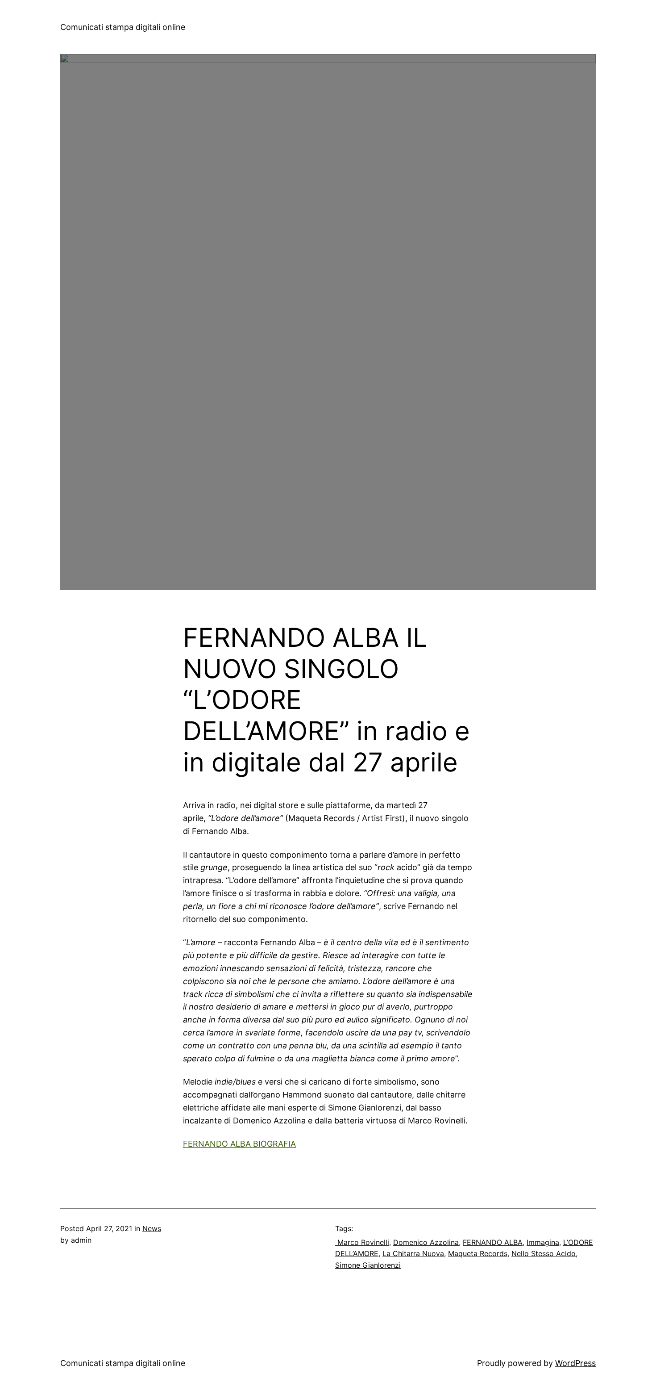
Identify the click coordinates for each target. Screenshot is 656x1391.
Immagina (543, 1242)
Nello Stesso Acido (543, 1253)
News (151, 1228)
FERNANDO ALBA (493, 1242)
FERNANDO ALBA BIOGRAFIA (239, 1143)
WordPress (575, 1363)
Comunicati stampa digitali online (122, 27)
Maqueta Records (477, 1253)
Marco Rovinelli (362, 1242)
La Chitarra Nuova (413, 1253)
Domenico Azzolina (426, 1242)
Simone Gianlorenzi (368, 1265)
